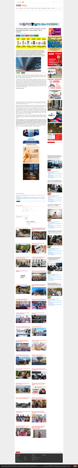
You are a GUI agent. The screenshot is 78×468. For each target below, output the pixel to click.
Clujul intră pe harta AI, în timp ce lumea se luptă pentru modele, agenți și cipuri (55, 231)
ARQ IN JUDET (44, 8)
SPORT (36, 8)
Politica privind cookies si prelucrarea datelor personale (36, 458)
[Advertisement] (39, 16)
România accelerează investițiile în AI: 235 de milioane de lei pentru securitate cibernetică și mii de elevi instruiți (55, 156)
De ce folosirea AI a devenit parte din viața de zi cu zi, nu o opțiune (54, 205)
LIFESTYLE (48, 8)
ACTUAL (32, 8)
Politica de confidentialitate (35, 459)
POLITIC (28, 8)
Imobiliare (53, 8)
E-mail (23, 209)
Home (17, 8)
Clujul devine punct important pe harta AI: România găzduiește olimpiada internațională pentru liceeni (54, 258)
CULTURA (39, 8)
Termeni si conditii (34, 456)
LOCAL (25, 8)
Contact (33, 460)
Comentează (49, 169)
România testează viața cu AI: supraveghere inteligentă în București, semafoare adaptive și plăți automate (54, 284)
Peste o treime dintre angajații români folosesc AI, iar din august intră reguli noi (55, 181)
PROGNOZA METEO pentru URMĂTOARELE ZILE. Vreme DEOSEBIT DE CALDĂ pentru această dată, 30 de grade (30, 197)
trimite (26, 218)
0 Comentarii (24, 33)
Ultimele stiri (21, 8)
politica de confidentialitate (40, 465)
